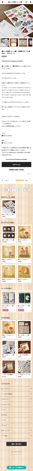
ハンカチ (3, 420)
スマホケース (4, 399)
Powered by (14, 454)
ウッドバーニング (5, 404)
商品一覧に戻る (16, 444)
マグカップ (4, 425)
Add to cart (16, 164)
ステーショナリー (5, 388)
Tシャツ (3, 409)
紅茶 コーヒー (5, 430)
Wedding (4, 415)
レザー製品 (4, 435)
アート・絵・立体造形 (6, 394)
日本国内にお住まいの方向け (16, 169)
